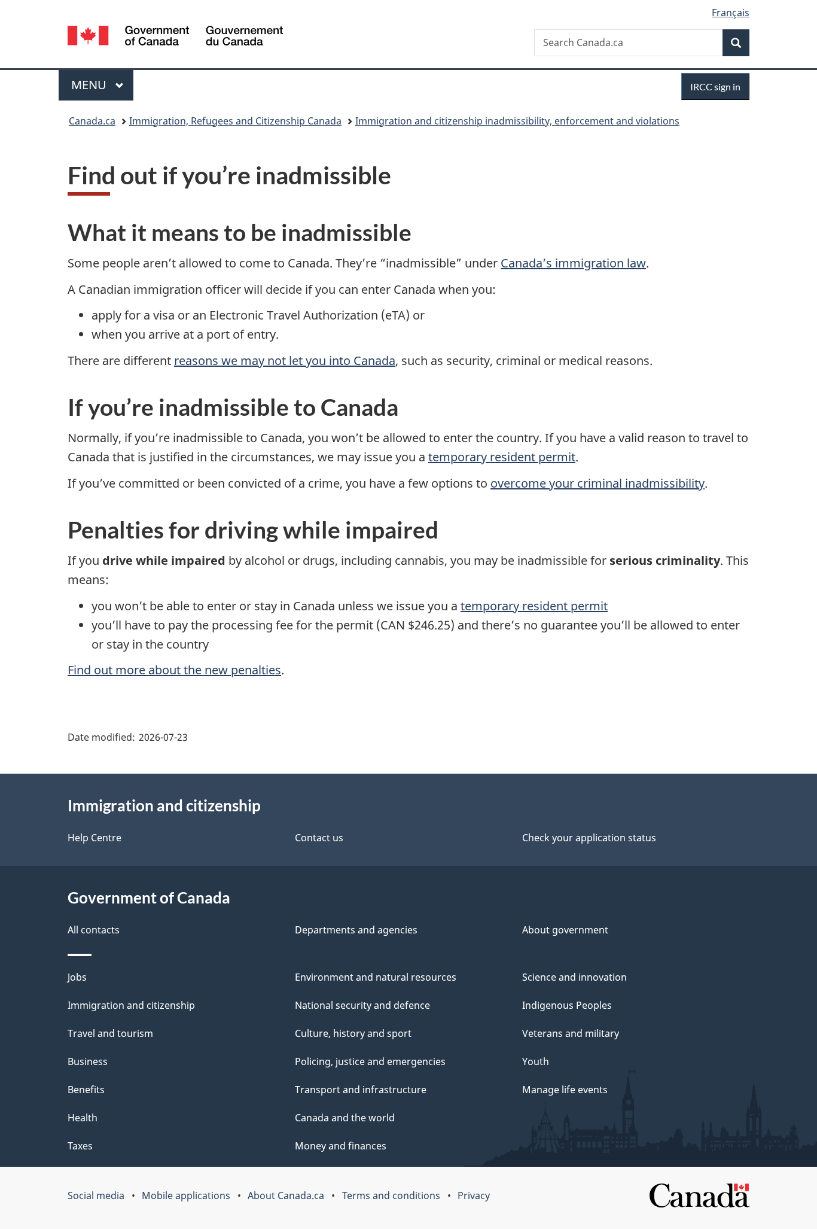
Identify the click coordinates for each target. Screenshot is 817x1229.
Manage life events (565, 1089)
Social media (96, 1195)
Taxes (80, 1145)
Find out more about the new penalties (174, 670)
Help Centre (94, 837)
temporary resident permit (501, 457)
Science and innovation (574, 977)
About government (565, 929)
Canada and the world (345, 1117)
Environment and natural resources (375, 977)
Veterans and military (570, 1033)
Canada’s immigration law (573, 263)
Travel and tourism (110, 1033)
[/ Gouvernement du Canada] (175, 37)
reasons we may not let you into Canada (284, 360)
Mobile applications (186, 1195)
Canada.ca (92, 120)
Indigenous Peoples (567, 1005)
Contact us (319, 837)
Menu (90, 85)
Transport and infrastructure (360, 1089)
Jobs (77, 977)
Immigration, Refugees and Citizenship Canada (235, 120)
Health (82, 1117)
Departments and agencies (356, 929)
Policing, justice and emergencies (370, 1061)
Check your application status (589, 837)
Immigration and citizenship (131, 1005)
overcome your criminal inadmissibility (597, 483)
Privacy (474, 1195)
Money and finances (340, 1145)
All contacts (94, 929)
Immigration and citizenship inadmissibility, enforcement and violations (517, 120)
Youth (535, 1061)
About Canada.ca (286, 1195)
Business (88, 1061)
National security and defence (362, 1005)
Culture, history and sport (353, 1033)
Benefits (86, 1089)
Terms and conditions (391, 1195)
